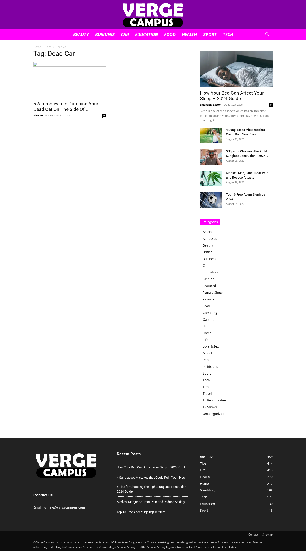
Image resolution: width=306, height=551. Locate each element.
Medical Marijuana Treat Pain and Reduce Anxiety (151, 502)
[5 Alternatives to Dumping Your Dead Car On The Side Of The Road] (69, 80)
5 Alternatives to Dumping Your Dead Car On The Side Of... (65, 106)
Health (189, 34)
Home (37, 47)
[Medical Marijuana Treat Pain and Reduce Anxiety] (211, 178)
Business (105, 34)
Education (146, 34)
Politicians (210, 366)
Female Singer (213, 292)
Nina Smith (40, 115)
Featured (209, 286)
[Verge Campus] (153, 15)
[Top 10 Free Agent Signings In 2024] (211, 200)
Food (170, 34)
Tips (206, 387)
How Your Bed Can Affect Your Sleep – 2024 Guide (232, 95)
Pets (206, 360)
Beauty (81, 34)
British (208, 252)
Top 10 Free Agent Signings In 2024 (141, 512)
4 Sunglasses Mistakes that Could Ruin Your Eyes (151, 477)
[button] (267, 35)
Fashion (208, 279)
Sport (210, 34)
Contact (253, 534)
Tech (228, 34)
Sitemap (267, 534)
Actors (207, 232)
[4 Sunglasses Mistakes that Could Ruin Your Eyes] (211, 135)
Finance (208, 299)
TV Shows (210, 407)
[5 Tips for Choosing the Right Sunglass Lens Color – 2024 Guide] (211, 157)
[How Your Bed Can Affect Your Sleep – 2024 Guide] (236, 69)
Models (208, 353)
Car (125, 34)
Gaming (208, 319)
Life (205, 339)
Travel (207, 393)
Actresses (210, 238)
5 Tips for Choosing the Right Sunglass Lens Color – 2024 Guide (152, 489)
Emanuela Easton (210, 104)
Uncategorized (213, 414)
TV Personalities (214, 400)
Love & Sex (211, 346)
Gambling (210, 313)
